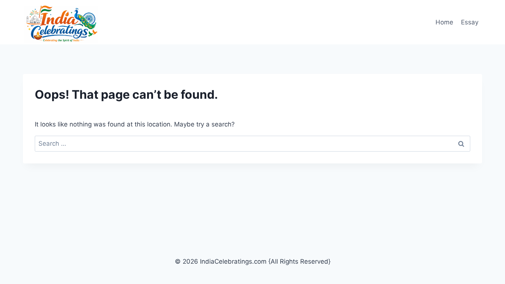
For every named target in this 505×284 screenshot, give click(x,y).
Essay (469, 22)
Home (444, 22)
